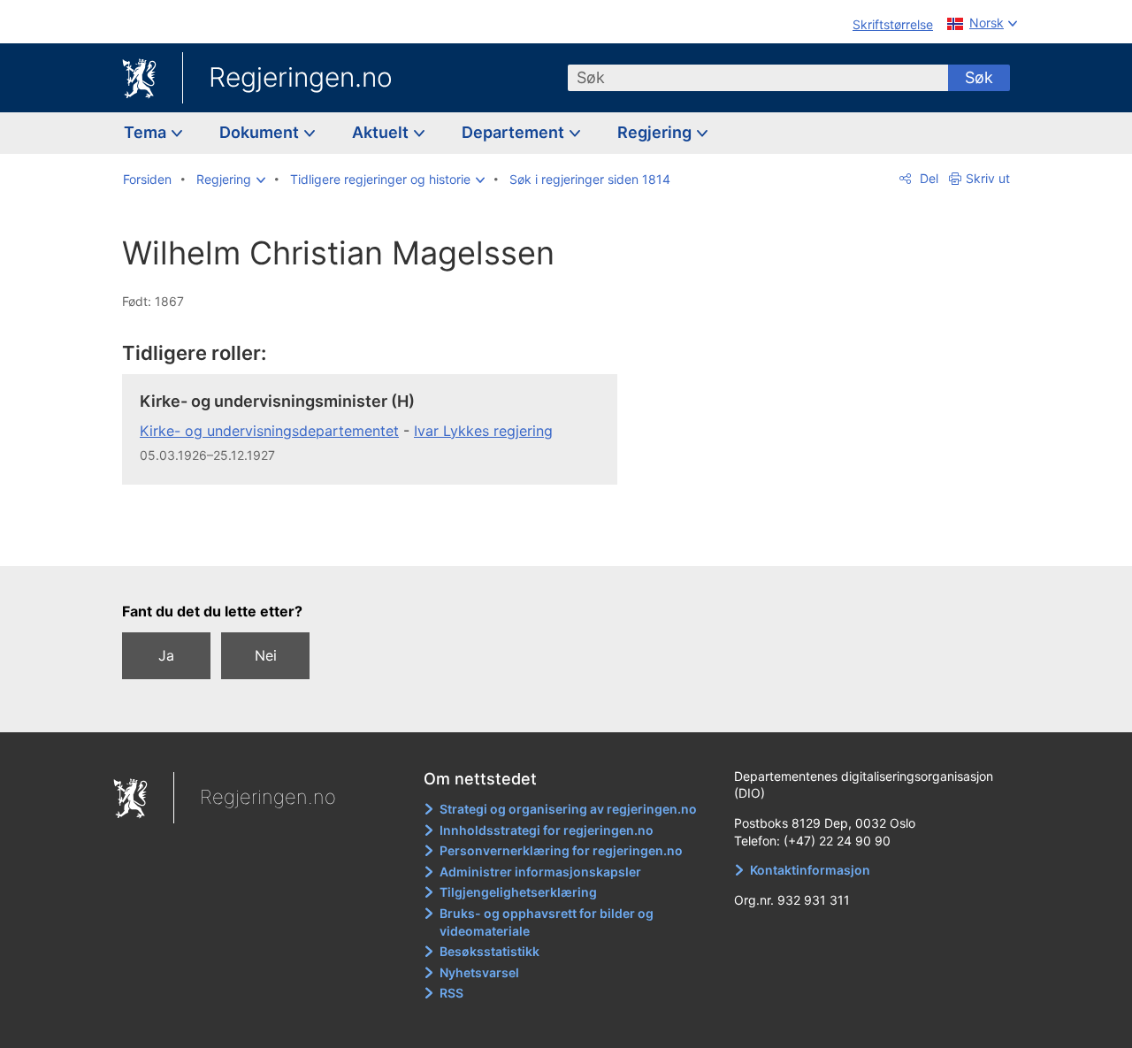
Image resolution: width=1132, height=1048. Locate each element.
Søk (979, 77)
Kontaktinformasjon (810, 869)
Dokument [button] (260, 132)
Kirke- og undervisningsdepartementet (269, 431)
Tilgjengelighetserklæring (518, 891)
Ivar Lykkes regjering (483, 431)
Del (927, 178)
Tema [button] (147, 132)
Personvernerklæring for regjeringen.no (561, 850)
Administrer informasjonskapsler (540, 871)
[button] (230, 179)
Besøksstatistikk (489, 951)
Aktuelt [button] (382, 132)
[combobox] (758, 78)
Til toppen (379, 539)
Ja (166, 655)
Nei (266, 655)
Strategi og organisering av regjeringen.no (568, 808)
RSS (451, 992)
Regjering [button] (656, 132)
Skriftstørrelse (893, 24)
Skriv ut (988, 178)
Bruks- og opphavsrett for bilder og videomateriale (547, 922)
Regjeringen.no (301, 77)
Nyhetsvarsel (479, 972)
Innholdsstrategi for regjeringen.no (547, 830)
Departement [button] (515, 132)
